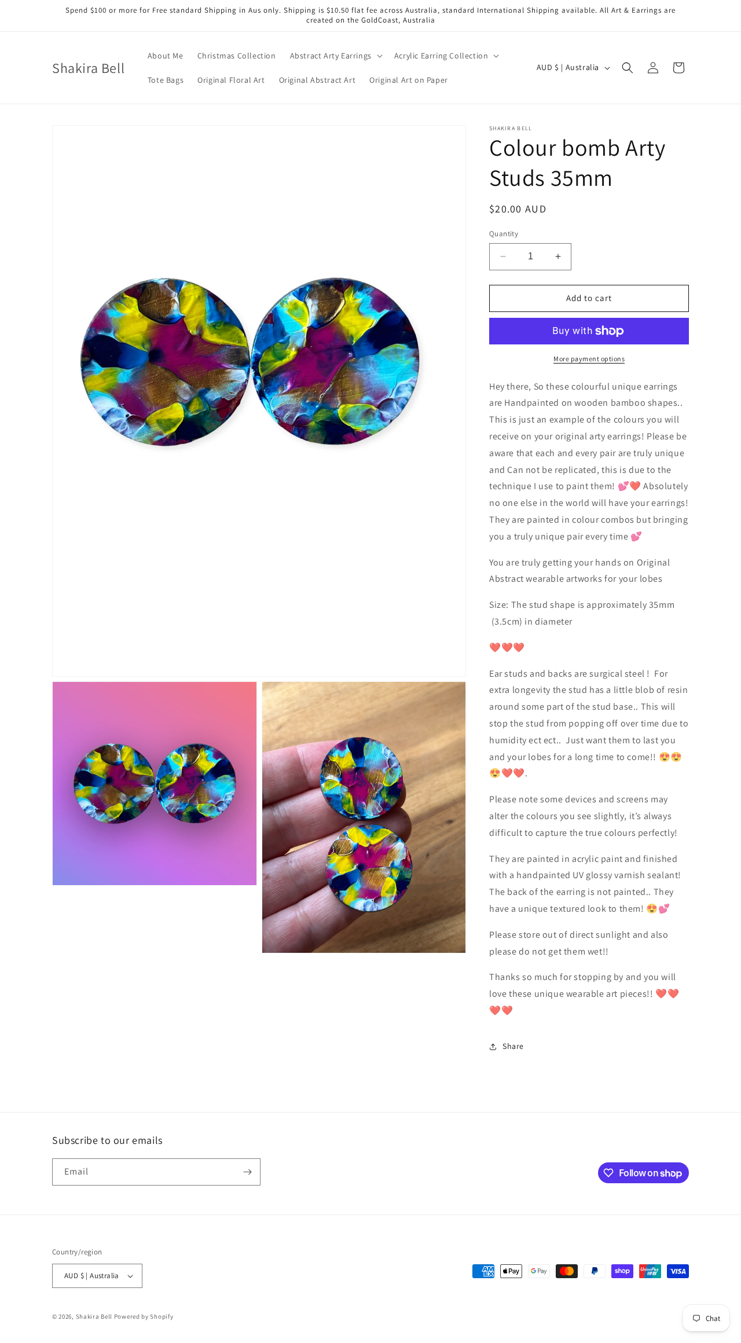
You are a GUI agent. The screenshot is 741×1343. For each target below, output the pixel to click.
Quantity (503, 233)
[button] (335, 55)
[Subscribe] (247, 1172)
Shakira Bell (94, 1316)
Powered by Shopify (144, 1316)
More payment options (589, 358)
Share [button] (513, 1046)
